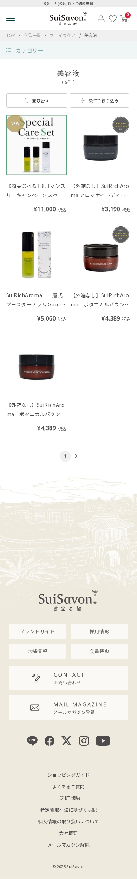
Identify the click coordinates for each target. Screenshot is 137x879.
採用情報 (100, 631)
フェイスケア (63, 35)
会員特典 (100, 651)
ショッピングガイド (68, 774)
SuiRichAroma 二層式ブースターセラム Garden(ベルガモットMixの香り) (36, 304)
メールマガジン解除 (68, 844)
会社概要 (68, 833)
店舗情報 (37, 651)
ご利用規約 (68, 798)
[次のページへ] (75, 456)
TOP (10, 35)
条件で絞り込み (103, 100)
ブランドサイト (37, 631)
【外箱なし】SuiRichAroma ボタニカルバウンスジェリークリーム (36, 414)
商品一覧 (32, 35)
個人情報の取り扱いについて (68, 821)
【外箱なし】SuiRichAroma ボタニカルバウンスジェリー (100, 304)
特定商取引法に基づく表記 (68, 809)
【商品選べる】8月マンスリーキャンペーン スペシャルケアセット (36, 195)
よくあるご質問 (68, 786)
